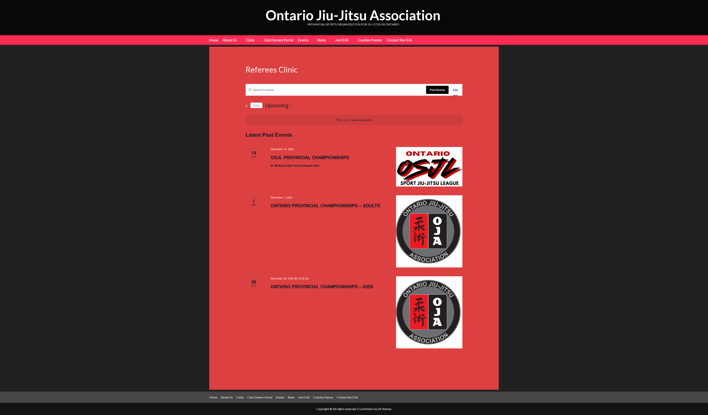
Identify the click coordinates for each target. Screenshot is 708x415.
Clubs (250, 40)
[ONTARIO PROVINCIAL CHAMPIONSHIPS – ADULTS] (429, 231)
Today (256, 105)
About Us (230, 40)
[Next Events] (247, 106)
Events (303, 40)
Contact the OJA (399, 40)
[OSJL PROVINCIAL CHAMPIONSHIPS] (429, 166)
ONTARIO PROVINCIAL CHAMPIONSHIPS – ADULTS (325, 205)
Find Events (437, 90)
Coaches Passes (370, 40)
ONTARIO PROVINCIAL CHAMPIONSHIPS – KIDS (322, 286)
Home (213, 40)
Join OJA (341, 40)
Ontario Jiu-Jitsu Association (353, 15)
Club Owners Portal (278, 40)
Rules (322, 40)
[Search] (496, 40)
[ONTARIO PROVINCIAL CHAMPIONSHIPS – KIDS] (429, 312)
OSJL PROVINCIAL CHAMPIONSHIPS (310, 157)
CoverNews (366, 409)
